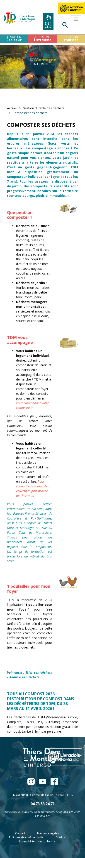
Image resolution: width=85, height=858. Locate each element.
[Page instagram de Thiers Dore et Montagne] (52, 783)
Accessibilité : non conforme (37, 841)
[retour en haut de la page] (69, 843)
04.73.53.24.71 (43, 803)
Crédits (60, 837)
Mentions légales (48, 833)
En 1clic (48, 25)
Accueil (12, 108)
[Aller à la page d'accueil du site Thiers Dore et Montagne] (17, 18)
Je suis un (14, 38)
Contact (20, 833)
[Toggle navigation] (75, 19)
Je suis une (42, 38)
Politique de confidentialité (26, 837)
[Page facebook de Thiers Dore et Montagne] (31, 783)
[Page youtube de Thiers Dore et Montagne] (43, 783)
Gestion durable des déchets (43, 108)
